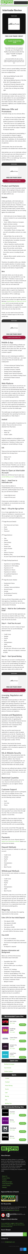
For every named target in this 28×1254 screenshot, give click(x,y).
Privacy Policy (6, 1178)
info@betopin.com (10, 1242)
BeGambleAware (9, 1210)
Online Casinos (6, 1185)
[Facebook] (21, 1249)
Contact (4, 1180)
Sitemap (4, 1187)
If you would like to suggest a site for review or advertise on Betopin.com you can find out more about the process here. (12, 1225)
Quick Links (14, 1061)
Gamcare (17, 1210)
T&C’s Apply (12, 1023)
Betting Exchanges (7, 1181)
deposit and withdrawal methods (11, 841)
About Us (4, 1176)
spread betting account (8, 476)
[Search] (25, 1234)
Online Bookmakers (7, 1183)
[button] (26, 2)
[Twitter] (24, 1249)
